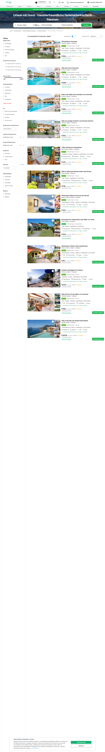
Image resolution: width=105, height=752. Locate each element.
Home (11, 30)
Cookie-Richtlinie (35, 748)
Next (51, 49)
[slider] (3, 77)
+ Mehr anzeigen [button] (7, 103)
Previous (30, 49)
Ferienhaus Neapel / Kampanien (29, 30)
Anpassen (81, 745)
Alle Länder (95, 6)
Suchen (86, 25)
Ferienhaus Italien (17, 30)
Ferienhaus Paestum (41, 30)
